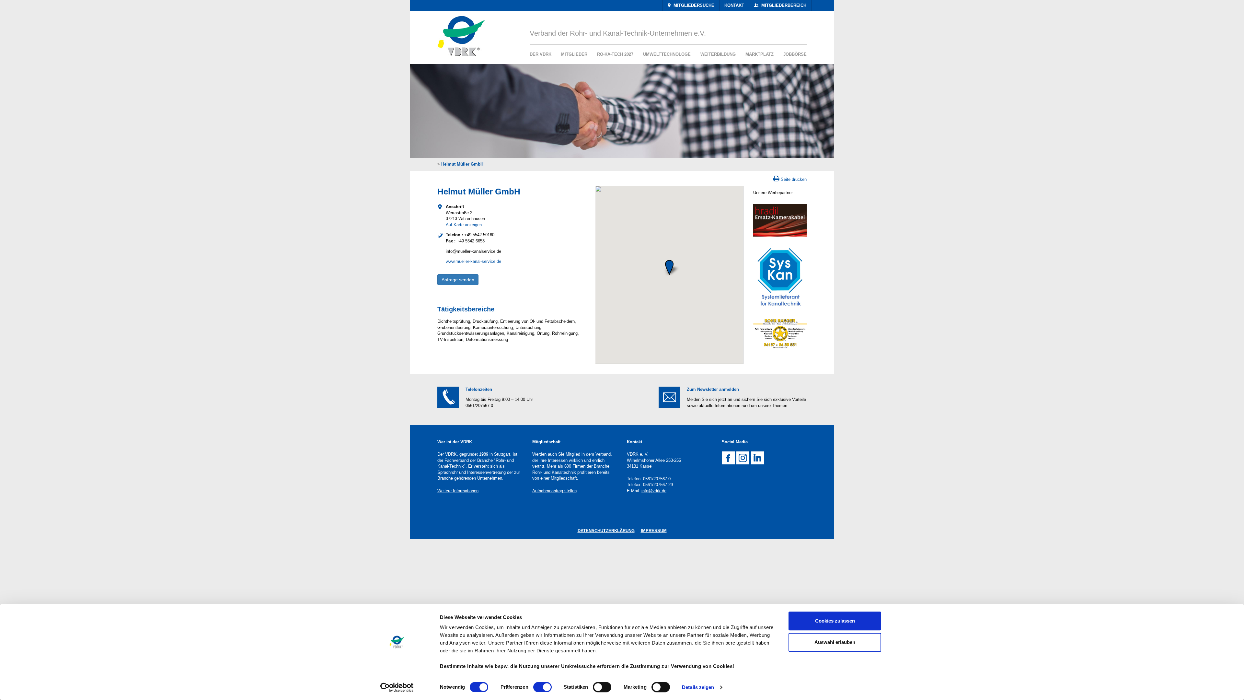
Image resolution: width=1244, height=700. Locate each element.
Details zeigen (698, 687)
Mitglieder (574, 54)
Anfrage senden (458, 279)
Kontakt (734, 5)
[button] (669, 267)
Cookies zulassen (835, 621)
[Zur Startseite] (458, 33)
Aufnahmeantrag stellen (554, 490)
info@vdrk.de (653, 490)
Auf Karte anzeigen (464, 224)
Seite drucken (794, 179)
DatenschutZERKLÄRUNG (606, 530)
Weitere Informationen (457, 490)
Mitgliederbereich (783, 5)
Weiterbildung (718, 54)
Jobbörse (795, 54)
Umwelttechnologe (667, 54)
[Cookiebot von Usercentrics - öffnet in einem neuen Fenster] (397, 687)
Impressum (654, 530)
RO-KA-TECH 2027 (615, 54)
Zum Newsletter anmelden (713, 389)
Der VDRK (540, 54)
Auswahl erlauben (834, 642)
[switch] (542, 687)
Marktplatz (759, 54)
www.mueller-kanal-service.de (473, 261)
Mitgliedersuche (693, 5)
